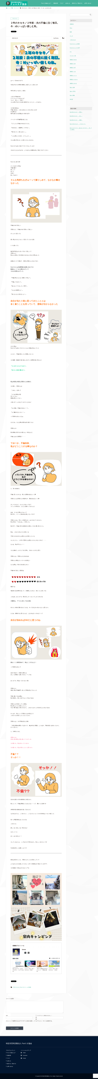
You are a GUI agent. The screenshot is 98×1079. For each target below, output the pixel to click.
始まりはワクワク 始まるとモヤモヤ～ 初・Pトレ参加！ (18, 970)
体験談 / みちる (73, 83)
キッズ (71, 35)
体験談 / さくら (73, 75)
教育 (71, 31)
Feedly (24, 1058)
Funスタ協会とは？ (46, 3)
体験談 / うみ (73, 71)
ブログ (61, 3)
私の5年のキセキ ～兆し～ (76, 116)
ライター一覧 (73, 55)
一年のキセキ (33, 966)
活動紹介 (72, 24)
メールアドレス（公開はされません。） (44, 1015)
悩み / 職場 (72, 95)
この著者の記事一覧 (55, 958)
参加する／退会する (77, 3)
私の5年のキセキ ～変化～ (76, 112)
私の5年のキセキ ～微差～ (76, 120)
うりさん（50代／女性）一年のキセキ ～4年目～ (54, 969)
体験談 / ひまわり (74, 79)
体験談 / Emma (73, 59)
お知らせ (67, 3)
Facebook (25, 1055)
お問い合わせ (87, 3)
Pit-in (71, 28)
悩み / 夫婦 (72, 87)
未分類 (71, 99)
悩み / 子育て (73, 91)
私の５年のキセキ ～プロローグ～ (78, 124)
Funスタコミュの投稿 (19, 966)
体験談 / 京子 (73, 67)
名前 (7, 1015)
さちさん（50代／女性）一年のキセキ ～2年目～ (30, 969)
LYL (71, 51)
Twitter (24, 1052)
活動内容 (55, 3)
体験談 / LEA (73, 63)
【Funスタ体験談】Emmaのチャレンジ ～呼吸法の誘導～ (42, 970)
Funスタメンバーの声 (75, 47)
